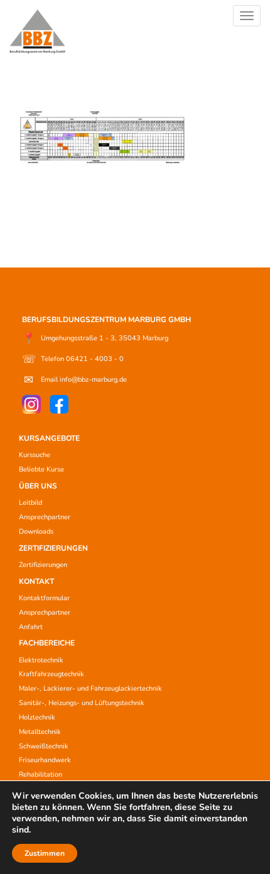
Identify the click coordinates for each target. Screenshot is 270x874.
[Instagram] (31, 404)
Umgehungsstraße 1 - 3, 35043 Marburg (95, 338)
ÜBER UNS (38, 486)
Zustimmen (44, 853)
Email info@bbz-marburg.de (75, 380)
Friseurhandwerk (45, 760)
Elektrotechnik (41, 660)
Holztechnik (37, 717)
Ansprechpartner (44, 517)
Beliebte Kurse (41, 469)
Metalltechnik (40, 731)
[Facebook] (59, 404)
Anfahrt (31, 627)
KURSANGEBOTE (49, 438)
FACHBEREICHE (47, 643)
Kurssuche (34, 455)
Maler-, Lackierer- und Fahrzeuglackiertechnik (90, 688)
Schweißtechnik (43, 746)
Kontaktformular (44, 598)
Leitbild (30, 502)
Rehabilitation (40, 774)
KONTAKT (36, 581)
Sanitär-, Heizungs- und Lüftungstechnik (81, 703)
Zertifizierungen (43, 564)
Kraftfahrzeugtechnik (51, 674)
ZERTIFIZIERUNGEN (53, 548)
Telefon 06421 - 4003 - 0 (73, 359)
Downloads (36, 531)
